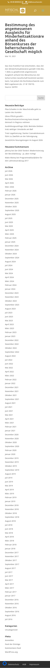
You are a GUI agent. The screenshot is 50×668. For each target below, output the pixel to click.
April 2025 (9, 230)
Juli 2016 (8, 619)
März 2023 (9, 328)
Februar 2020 (10, 450)
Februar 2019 (10, 497)
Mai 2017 (9, 580)
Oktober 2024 (11, 253)
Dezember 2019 (11, 458)
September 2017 (12, 564)
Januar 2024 (10, 289)
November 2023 (12, 297)
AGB (24, 664)
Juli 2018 (8, 525)
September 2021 (12, 399)
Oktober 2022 (11, 348)
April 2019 (9, 489)
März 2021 (9, 422)
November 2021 (12, 391)
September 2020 (12, 446)
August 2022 (10, 356)
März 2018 (9, 540)
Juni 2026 (9, 175)
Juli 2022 (8, 360)
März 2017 (9, 588)
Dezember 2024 (11, 245)
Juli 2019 (8, 477)
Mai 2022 (9, 367)
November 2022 (12, 344)
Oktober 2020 (11, 442)
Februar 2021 (10, 426)
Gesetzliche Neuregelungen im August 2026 (24, 140)
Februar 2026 (10, 190)
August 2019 (10, 474)
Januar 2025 (10, 242)
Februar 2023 (10, 332)
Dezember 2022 (11, 340)
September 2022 (12, 352)
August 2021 (10, 403)
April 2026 (9, 183)
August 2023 (10, 308)
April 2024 (9, 277)
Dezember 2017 (11, 552)
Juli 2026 (8, 171)
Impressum (34, 664)
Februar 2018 (10, 544)
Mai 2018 (9, 533)
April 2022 (9, 371)
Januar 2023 (10, 336)
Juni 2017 (9, 576)
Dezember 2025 (11, 198)
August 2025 (10, 214)
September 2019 (12, 470)
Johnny (8, 150)
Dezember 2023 (11, 293)
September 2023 (12, 304)
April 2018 (9, 536)
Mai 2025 (9, 226)
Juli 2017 (8, 572)
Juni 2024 (9, 269)
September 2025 (12, 210)
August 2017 (10, 568)
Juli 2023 (8, 312)
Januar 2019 (10, 501)
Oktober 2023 (11, 301)
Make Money (10, 157)
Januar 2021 (10, 430)
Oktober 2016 (11, 607)
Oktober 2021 (11, 395)
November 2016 (12, 603)
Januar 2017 (10, 595)
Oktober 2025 (11, 206)
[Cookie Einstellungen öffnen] (5, 665)
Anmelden (9, 640)
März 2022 (9, 375)
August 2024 (10, 261)
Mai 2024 (9, 273)
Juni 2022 (9, 363)
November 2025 (12, 202)
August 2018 (10, 521)
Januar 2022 (10, 383)
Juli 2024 (8, 265)
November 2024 (12, 249)
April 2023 (9, 324)
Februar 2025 (10, 238)
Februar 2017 (10, 592)
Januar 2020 (10, 454)
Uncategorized (11, 630)
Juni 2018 (9, 529)
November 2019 (12, 462)
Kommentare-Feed (13, 648)
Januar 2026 (10, 194)
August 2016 (10, 615)
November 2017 (12, 556)
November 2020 (12, 438)
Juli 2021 (8, 407)
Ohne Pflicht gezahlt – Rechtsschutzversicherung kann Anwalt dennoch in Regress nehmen (22, 119)
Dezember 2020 (11, 434)
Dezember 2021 (11, 387)
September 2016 (12, 611)
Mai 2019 (9, 485)
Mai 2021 (9, 415)
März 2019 (9, 493)
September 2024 (12, 257)
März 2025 (9, 234)
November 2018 (12, 509)
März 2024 (9, 281)
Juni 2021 (9, 411)
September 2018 (12, 517)
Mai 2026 (9, 179)
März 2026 (9, 187)
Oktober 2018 (11, 513)
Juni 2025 (9, 222)
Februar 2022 (10, 379)
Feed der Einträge (12, 644)
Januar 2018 (10, 548)
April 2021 (9, 419)
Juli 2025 (8, 218)
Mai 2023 (9, 320)
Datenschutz (13, 664)
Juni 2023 (9, 316)
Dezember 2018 (11, 505)
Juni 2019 (9, 481)
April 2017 (9, 584)
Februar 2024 (10, 285)
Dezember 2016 (11, 599)
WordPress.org (11, 652)
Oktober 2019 (11, 466)
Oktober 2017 (11, 560)
